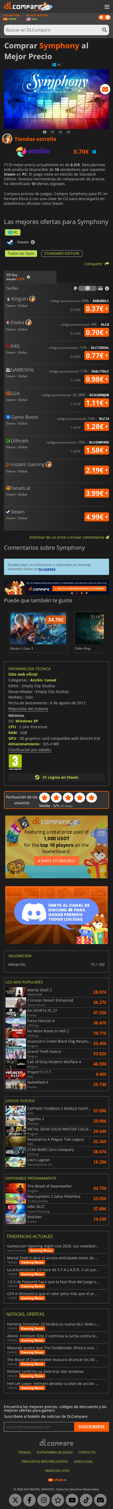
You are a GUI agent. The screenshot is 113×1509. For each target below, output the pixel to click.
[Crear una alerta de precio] (105, 90)
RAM (12, 732)
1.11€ (95, 402)
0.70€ (95, 332)
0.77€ (95, 355)
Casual (50, 679)
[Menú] (106, 7)
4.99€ (95, 516)
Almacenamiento (23, 743)
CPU (12, 726)
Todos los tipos (21, 253)
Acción (36, 679)
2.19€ (95, 470)
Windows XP (27, 720)
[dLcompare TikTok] (84, 1500)
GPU (12, 738)
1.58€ (95, 450)
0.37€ (95, 308)
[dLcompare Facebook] (28, 1500)
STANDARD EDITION (61, 253)
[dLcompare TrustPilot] (56, 1500)
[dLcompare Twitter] (13, 1500)
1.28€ (95, 426)
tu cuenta (46, 569)
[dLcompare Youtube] (70, 1500)
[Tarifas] (87, 288)
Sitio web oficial (22, 674)
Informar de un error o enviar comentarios (67, 537)
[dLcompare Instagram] (42, 1500)
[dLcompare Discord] (99, 1500)
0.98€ (95, 379)
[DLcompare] (56, 1442)
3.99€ (95, 493)
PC (15, 232)
